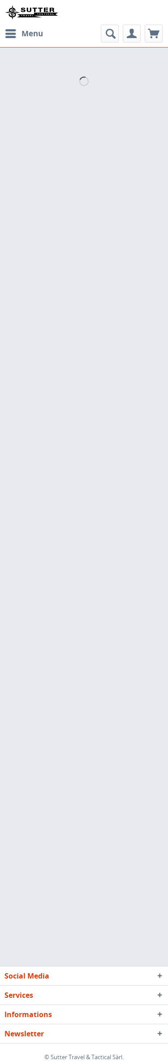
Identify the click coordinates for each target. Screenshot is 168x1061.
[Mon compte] (132, 34)
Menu (32, 33)
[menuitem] (23, 34)
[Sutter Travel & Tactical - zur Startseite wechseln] (31, 12)
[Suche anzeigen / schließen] (110, 34)
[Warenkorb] (154, 34)
